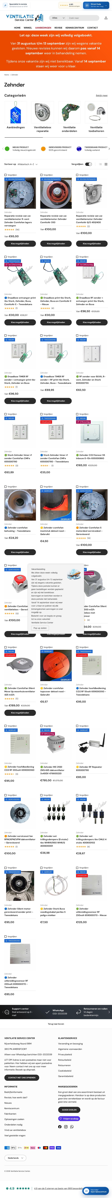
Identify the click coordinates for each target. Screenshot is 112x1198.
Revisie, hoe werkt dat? (15, 1097)
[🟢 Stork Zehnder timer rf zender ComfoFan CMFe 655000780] (20, 432)
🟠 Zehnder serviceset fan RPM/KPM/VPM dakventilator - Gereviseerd (19, 839)
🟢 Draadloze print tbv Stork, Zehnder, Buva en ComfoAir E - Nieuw (55, 301)
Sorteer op (10, 164)
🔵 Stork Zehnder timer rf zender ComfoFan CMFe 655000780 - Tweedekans (54, 458)
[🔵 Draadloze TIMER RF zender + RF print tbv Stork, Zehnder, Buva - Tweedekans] (56, 353)
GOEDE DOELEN (69, 1110)
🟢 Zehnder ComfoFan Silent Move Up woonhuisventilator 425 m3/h (19, 691)
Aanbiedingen (16, 127)
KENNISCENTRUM (75, 27)
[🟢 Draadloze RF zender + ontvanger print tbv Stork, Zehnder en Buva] (92, 275)
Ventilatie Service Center (20, 1171)
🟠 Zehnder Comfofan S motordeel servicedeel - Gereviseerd (89, 531)
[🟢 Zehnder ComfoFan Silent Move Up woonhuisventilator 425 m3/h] (20, 665)
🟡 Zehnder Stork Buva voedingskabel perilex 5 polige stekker (53, 912)
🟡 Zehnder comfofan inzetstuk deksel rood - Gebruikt (52, 531)
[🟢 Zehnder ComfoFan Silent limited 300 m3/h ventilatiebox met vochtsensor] (92, 583)
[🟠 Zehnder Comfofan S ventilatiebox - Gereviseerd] (20, 583)
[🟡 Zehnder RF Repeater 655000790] (92, 744)
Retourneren (64, 1065)
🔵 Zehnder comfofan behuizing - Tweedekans (17, 529)
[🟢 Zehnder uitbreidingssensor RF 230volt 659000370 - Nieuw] (92, 886)
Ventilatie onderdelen (69, 129)
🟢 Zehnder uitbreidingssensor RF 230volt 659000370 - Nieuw (91, 912)
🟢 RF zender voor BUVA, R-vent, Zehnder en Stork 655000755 (90, 379)
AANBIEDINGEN (43, 27)
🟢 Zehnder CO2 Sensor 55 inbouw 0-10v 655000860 (90, 457)
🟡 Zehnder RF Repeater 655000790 (89, 769)
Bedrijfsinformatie (13, 1092)
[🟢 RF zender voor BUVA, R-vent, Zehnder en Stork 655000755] (92, 353)
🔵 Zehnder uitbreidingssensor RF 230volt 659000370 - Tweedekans (16, 982)
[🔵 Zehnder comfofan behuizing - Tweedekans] (20, 505)
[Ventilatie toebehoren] (96, 112)
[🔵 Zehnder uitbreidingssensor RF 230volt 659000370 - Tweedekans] (20, 954)
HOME (17, 27)
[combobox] (74, 18)
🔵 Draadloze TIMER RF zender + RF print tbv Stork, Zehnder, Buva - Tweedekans (55, 379)
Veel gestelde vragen (14, 1135)
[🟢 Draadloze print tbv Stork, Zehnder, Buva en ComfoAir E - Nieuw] (56, 275)
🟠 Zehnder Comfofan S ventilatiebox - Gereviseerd (19, 608)
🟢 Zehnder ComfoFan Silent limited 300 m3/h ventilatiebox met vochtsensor (91, 611)
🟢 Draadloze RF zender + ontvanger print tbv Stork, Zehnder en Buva (90, 301)
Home (6, 75)
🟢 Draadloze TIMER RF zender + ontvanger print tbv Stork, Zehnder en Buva (19, 379)
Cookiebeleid (64, 1070)
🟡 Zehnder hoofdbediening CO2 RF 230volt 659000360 (19, 768)
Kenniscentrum (11, 1108)
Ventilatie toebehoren (96, 129)
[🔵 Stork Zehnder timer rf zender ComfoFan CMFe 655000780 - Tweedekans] (56, 432)
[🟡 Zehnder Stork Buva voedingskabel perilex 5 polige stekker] (56, 886)
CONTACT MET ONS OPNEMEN (21, 1077)
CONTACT (92, 27)
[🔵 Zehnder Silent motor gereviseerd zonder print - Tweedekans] (20, 886)
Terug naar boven (56, 1024)
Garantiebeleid (65, 1076)
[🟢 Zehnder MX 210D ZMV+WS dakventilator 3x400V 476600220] (56, 744)
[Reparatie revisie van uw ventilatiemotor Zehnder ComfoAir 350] (56, 193)
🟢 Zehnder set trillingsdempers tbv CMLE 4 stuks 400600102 (91, 839)
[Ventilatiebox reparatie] (42, 112)
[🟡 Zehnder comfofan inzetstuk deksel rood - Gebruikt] (56, 505)
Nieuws (8, 1103)
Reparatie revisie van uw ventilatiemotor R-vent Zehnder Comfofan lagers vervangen (18, 220)
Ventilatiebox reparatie (42, 129)
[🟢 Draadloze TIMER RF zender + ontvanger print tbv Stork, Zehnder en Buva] (20, 353)
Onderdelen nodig (13, 1124)
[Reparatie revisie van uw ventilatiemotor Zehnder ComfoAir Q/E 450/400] (92, 193)
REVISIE (58, 27)
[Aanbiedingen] (16, 112)
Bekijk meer (102, 95)
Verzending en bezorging (70, 1043)
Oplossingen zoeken (14, 1119)
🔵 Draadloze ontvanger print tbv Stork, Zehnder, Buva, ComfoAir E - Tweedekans (20, 301)
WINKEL (28, 27)
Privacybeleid (65, 1054)
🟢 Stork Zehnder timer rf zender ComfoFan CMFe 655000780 (18, 458)
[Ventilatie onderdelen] (69, 112)
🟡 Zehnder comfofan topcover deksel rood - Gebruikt (52, 691)
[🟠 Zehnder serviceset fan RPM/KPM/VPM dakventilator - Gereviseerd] (20, 813)
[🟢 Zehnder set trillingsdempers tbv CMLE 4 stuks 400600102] (92, 813)
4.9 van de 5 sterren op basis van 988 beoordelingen (60, 1188)
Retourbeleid (64, 1059)
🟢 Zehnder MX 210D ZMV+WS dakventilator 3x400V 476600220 (52, 770)
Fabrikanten (10, 1113)
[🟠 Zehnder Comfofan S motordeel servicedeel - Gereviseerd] (92, 505)
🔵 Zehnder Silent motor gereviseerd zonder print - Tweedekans (18, 912)
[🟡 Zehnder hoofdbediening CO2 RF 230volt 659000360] (20, 744)
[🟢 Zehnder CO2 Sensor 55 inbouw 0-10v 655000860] (92, 432)
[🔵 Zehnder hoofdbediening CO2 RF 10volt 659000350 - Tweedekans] (92, 665)
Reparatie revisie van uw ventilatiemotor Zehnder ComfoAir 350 (53, 219)
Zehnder (14, 75)
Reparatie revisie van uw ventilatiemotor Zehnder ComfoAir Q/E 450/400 (89, 219)
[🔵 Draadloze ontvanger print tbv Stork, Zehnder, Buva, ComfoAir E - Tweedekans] (20, 275)
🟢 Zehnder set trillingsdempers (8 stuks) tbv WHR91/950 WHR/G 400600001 (54, 841)
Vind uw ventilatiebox (15, 1130)
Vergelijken (77, 164)
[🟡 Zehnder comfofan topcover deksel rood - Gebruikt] (56, 665)
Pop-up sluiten (40, 628)
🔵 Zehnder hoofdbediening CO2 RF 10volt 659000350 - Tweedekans (91, 691)
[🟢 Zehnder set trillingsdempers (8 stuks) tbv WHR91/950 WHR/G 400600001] (56, 813)
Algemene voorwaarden (70, 1049)
